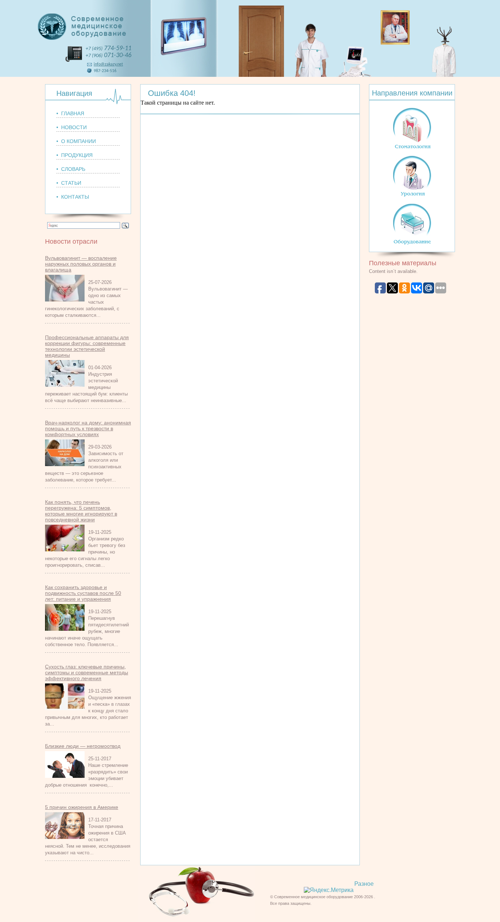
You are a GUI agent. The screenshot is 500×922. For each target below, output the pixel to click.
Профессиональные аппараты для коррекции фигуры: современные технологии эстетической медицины (87, 346)
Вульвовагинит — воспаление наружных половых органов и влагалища (81, 264)
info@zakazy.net (108, 64)
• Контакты (72, 197)
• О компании (76, 141)
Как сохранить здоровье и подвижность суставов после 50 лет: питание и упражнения (83, 593)
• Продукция (74, 155)
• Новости (71, 127)
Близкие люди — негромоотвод (82, 746)
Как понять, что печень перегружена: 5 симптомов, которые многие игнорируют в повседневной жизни (81, 510)
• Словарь (70, 169)
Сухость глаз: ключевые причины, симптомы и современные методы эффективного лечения (86, 672)
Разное (364, 884)
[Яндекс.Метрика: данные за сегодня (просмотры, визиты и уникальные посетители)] (329, 890)
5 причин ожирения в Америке (81, 807)
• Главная (70, 113)
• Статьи (68, 183)
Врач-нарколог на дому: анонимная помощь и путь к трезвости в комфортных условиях (88, 428)
